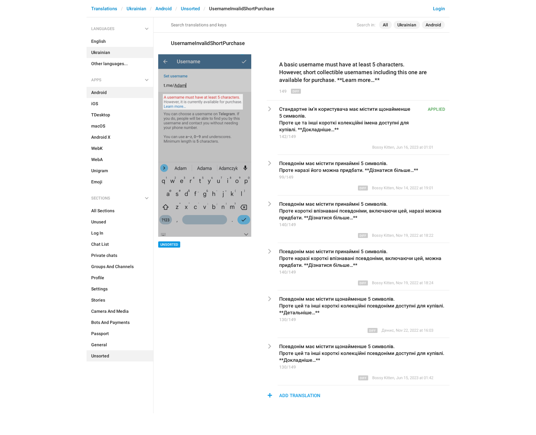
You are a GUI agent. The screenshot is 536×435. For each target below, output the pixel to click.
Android (163, 8)
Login (439, 8)
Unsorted (190, 8)
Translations (104, 8)
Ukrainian (136, 8)
